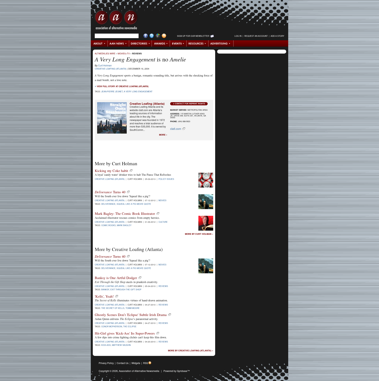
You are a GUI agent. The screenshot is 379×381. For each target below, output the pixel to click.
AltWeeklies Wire (105, 53)
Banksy (105, 289)
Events (178, 43)
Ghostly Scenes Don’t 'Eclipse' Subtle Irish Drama (131, 314)
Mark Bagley (124, 225)
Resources (197, 43)
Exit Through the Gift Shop (125, 289)
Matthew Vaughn (121, 344)
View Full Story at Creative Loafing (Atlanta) (122, 86)
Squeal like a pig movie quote (134, 203)
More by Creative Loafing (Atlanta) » (190, 351)
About (99, 43)
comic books (108, 225)
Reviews (137, 53)
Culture (163, 221)
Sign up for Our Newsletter (193, 36)
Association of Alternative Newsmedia (139, 371)
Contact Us (123, 363)
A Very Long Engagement (138, 91)
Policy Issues (166, 178)
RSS (145, 363)
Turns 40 (110, 192)
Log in (238, 36)
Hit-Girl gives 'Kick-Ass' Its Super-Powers (125, 333)
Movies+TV (124, 53)
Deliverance (108, 203)
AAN (116, 21)
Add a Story (277, 36)
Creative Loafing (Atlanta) (111, 68)
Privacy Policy (106, 363)
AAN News (118, 43)
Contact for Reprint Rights (190, 103)
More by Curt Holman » (199, 234)
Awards (161, 43)
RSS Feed (164, 36)
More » (163, 135)
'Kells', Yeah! (104, 296)
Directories (140, 43)
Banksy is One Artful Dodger (116, 277)
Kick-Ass (106, 344)
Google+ (158, 36)
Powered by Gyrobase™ (176, 371)
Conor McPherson (111, 326)
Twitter (151, 36)
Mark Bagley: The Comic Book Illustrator (125, 213)
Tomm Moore (133, 307)
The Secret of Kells (112, 307)
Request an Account (256, 36)
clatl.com (175, 128)
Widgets (135, 363)
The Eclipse (129, 326)
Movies (162, 200)
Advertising (220, 43)
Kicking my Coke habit (111, 170)
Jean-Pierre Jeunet (112, 91)
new (131, 171)
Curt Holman (105, 65)
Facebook (145, 36)
